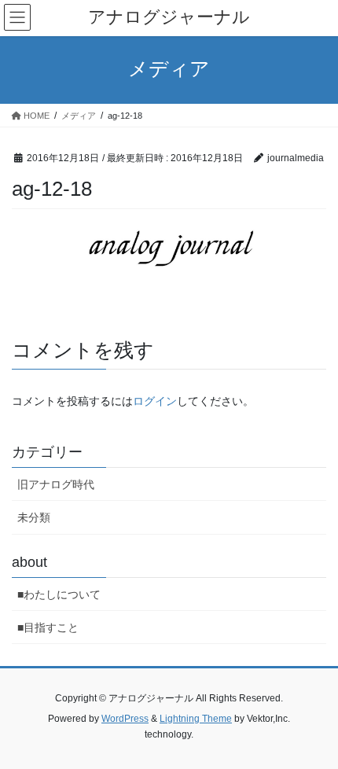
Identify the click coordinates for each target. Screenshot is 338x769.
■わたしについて (59, 594)
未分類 (33, 517)
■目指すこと (48, 627)
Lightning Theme (196, 718)
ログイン (155, 401)
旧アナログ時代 (55, 484)
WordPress (125, 718)
